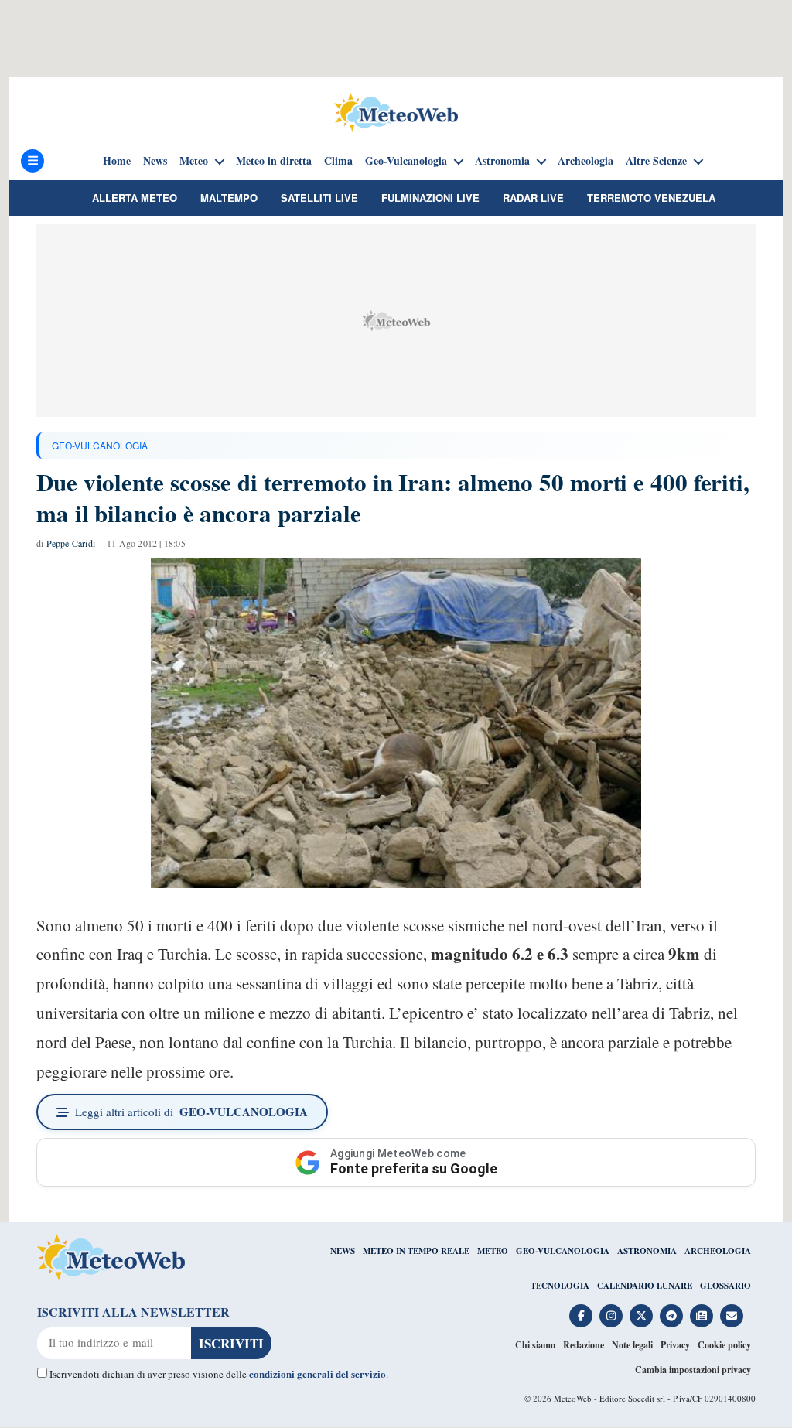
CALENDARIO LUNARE (644, 1285)
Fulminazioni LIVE (430, 197)
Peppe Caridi (70, 543)
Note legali (632, 1344)
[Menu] (32, 161)
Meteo (193, 161)
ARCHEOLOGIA (717, 1251)
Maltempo (229, 197)
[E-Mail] (731, 1315)
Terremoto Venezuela (651, 197)
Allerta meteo (134, 197)
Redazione (583, 1344)
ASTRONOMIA (647, 1251)
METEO (492, 1251)
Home (117, 161)
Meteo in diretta (274, 161)
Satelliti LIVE (319, 197)
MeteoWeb (573, 1398)
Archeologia (585, 161)
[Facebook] (580, 1315)
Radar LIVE (533, 197)
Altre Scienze (656, 161)
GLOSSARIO (725, 1285)
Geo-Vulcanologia (406, 161)
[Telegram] (671, 1315)
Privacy (675, 1344)
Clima (338, 161)
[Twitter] (641, 1315)
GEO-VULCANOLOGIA (100, 445)
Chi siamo (535, 1344)
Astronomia (502, 161)
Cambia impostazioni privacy (693, 1369)
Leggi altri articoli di (191, 1111)
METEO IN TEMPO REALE (416, 1251)
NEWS (342, 1251)
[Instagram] (611, 1315)
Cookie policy (724, 1344)
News (155, 161)
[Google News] (701, 1315)
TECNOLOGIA (560, 1285)
